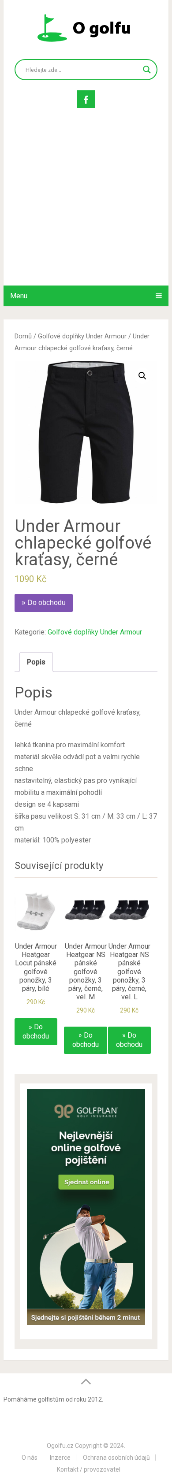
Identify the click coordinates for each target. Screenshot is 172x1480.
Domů (23, 336)
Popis (36, 662)
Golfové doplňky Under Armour (82, 336)
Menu (18, 296)
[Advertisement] (86, 205)
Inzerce (60, 1457)
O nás (29, 1457)
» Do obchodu (44, 602)
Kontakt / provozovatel (88, 1469)
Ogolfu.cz (60, 1445)
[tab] (36, 662)
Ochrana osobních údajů (116, 1457)
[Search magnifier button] (147, 69)
